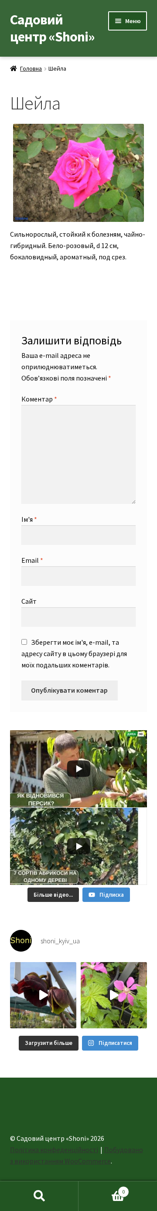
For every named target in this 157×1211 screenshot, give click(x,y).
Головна (31, 68)
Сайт (29, 601)
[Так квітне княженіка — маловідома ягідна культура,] (114, 995)
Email (32, 560)
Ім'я (29, 519)
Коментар (39, 399)
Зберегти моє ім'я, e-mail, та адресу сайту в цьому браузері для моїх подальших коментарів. (74, 653)
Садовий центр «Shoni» (52, 28)
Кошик (101, 1188)
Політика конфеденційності (54, 1149)
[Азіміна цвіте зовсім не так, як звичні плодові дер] (43, 995)
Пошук (39, 1196)
